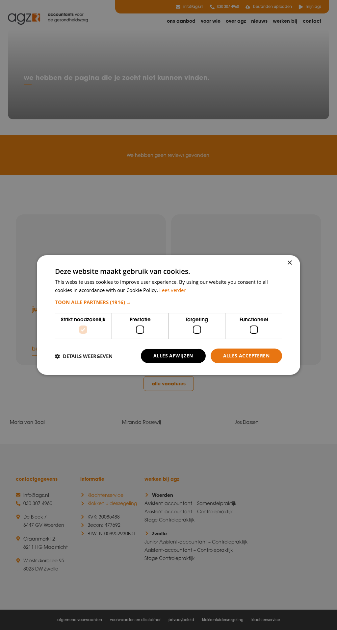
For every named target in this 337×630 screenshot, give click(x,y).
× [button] (289, 262)
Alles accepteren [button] (246, 355)
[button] (168, 302)
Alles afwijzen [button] (173, 355)
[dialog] (168, 315)
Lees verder (172, 290)
